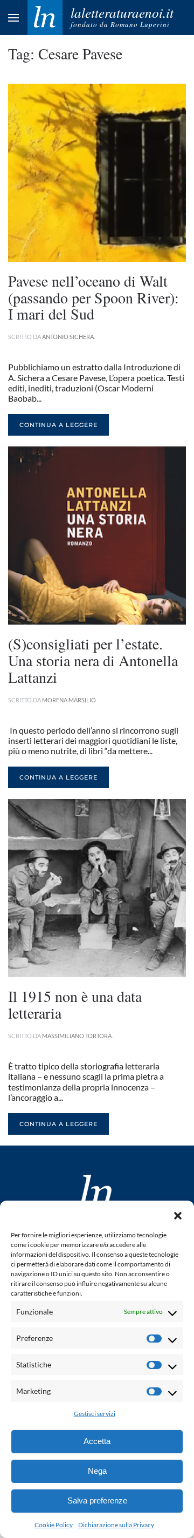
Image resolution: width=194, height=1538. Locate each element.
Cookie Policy (53, 1525)
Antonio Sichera (68, 336)
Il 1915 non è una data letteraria (75, 1004)
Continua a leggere (58, 425)
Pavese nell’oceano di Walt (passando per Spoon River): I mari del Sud (93, 297)
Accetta (97, 1441)
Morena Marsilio (69, 699)
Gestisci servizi (94, 1414)
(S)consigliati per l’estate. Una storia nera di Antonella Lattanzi (93, 660)
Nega (97, 1470)
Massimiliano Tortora (77, 1035)
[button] (177, 1214)
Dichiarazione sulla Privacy (116, 1525)
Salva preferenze (97, 1500)
